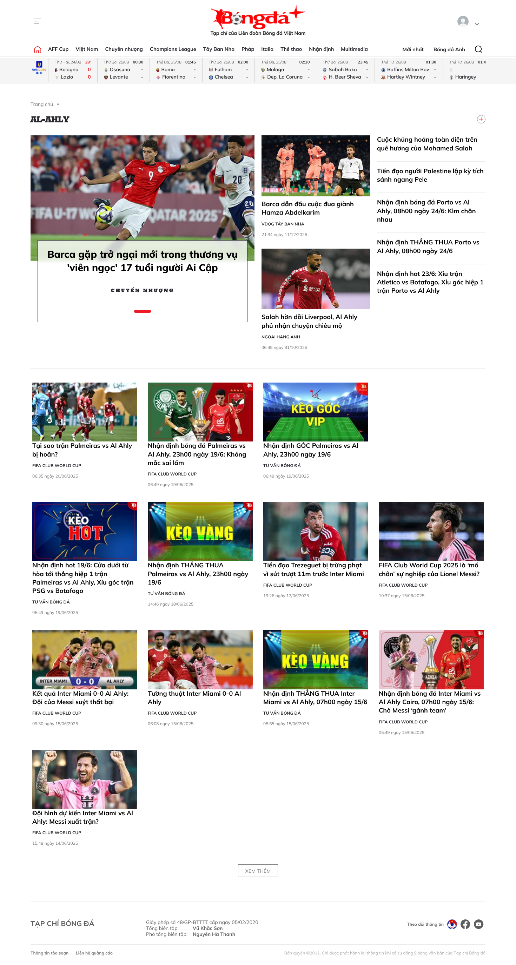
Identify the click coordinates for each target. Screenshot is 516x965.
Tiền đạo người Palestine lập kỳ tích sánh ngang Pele (430, 175)
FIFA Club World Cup (56, 465)
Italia (267, 49)
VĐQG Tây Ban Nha (283, 224)
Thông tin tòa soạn (49, 953)
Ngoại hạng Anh (281, 336)
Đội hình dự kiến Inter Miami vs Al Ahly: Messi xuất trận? (82, 817)
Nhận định (321, 49)
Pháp (248, 49)
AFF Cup (58, 49)
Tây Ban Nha (219, 49)
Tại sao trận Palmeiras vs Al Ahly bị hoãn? (82, 449)
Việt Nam (86, 49)
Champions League (173, 49)
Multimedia (354, 49)
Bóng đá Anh (449, 49)
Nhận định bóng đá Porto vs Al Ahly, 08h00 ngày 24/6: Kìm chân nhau (426, 210)
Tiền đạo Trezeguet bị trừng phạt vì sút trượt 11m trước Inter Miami (313, 569)
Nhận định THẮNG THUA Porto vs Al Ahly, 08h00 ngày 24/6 (428, 246)
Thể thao (291, 49)
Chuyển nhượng (124, 49)
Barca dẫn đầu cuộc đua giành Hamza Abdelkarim (308, 208)
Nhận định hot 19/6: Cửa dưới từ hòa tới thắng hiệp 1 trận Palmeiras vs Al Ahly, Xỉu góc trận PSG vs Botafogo (83, 578)
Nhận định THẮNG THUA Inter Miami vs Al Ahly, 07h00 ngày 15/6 (315, 697)
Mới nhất (413, 49)
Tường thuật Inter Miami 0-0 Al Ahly (194, 697)
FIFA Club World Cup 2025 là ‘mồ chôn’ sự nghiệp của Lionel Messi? (429, 569)
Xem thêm (258, 871)
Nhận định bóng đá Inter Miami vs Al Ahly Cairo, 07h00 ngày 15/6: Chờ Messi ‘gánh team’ (430, 702)
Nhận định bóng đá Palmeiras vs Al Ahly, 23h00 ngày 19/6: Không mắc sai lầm (197, 454)
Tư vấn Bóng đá (282, 465)
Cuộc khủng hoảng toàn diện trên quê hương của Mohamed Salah (427, 143)
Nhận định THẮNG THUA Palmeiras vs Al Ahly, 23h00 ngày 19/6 (198, 573)
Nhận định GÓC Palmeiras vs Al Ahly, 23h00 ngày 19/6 (310, 449)
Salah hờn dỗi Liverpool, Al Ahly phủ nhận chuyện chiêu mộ (309, 321)
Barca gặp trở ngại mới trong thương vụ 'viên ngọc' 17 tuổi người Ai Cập (142, 261)
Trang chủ (42, 104)
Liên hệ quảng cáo (94, 953)
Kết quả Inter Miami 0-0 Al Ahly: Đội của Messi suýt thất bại (80, 697)
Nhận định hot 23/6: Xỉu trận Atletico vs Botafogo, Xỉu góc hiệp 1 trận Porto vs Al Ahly (430, 282)
